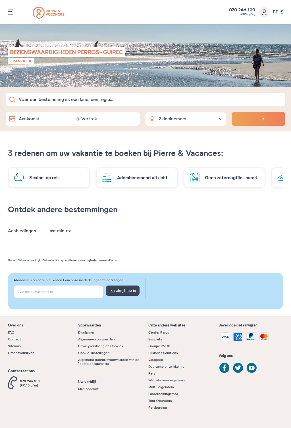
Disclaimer (86, 332)
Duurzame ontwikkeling (166, 367)
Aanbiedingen (22, 231)
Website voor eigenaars (166, 380)
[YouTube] (252, 368)
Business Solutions (163, 353)
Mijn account (88, 389)
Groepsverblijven (21, 353)
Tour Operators (160, 401)
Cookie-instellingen (94, 353)
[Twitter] (238, 368)
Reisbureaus (158, 408)
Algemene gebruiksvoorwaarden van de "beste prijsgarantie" (108, 362)
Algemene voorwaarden (96, 339)
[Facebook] (224, 368)
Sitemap (14, 346)
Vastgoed (155, 360)
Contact (14, 339)
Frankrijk (21, 61)
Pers (151, 373)
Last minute (59, 231)
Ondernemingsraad (163, 394)
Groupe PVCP (159, 346)
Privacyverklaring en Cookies (100, 346)
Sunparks (155, 339)
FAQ (11, 332)
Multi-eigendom (161, 387)
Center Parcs (158, 332)
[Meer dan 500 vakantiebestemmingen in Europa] (48, 12)
